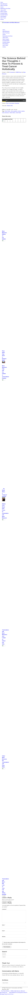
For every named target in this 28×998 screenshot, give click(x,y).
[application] (14, 100)
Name (3, 925)
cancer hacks (7, 111)
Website (3, 936)
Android (8, 105)
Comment (4, 909)
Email (3, 930)
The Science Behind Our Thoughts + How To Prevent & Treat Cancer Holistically (13, 63)
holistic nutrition (21, 111)
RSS (12, 105)
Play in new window (10, 103)
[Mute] (26, 100)
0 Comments (11, 72)
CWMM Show (18, 72)
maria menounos (5, 112)
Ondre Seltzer (12, 112)
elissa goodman (14, 111)
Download (17, 103)
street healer (18, 112)
